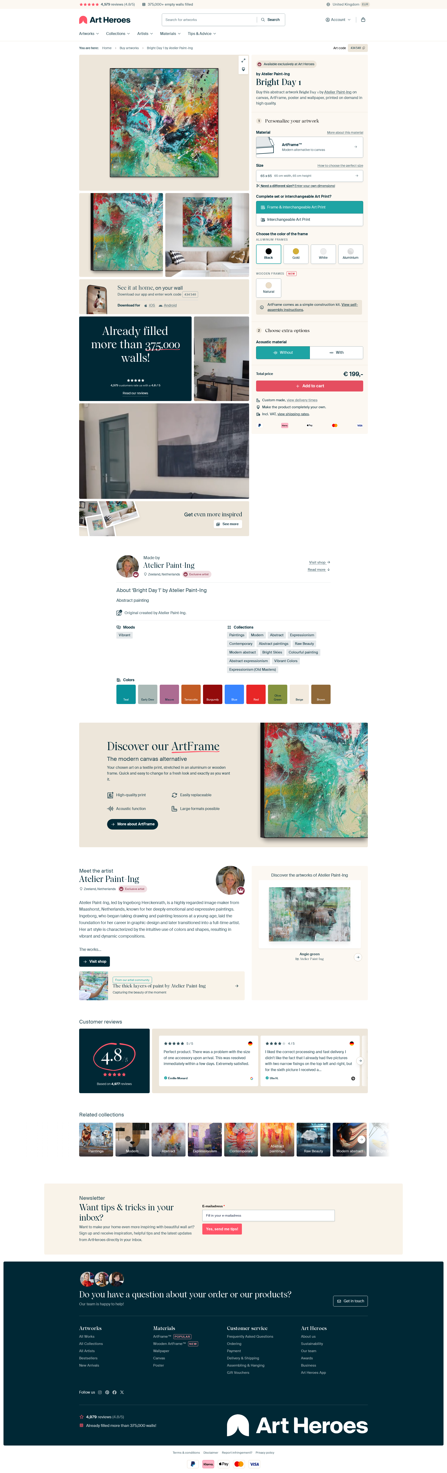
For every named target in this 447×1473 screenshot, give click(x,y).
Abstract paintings (273, 644)
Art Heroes (314, 1328)
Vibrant (124, 635)
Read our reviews (135, 393)
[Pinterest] (107, 1392)
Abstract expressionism (248, 661)
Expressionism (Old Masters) (252, 669)
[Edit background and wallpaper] (243, 69)
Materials (168, 33)
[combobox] (209, 20)
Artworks (86, 33)
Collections (115, 33)
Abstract (277, 635)
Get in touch (354, 1301)
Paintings (236, 635)
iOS (152, 305)
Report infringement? (237, 1453)
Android (170, 305)
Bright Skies (272, 652)
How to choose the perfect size (340, 165)
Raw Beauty (304, 644)
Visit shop (317, 562)
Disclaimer (210, 1453)
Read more (317, 569)
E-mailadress (213, 1206)
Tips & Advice (199, 33)
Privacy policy (265, 1453)
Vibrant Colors (286, 661)
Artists (142, 33)
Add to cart (313, 386)
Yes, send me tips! (222, 1229)
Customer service (247, 1328)
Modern (257, 635)
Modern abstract (242, 652)
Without (286, 352)
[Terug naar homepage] (104, 20)
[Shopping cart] (363, 19)
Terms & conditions (186, 1453)
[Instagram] (99, 1392)
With (340, 352)
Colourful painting (303, 652)
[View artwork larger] (243, 60)
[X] (122, 1392)
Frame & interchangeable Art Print (296, 207)
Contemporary (240, 644)
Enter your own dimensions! (298, 186)
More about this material (345, 132)
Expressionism (302, 635)
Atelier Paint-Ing (275, 73)
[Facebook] (114, 1392)
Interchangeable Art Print (288, 219)
